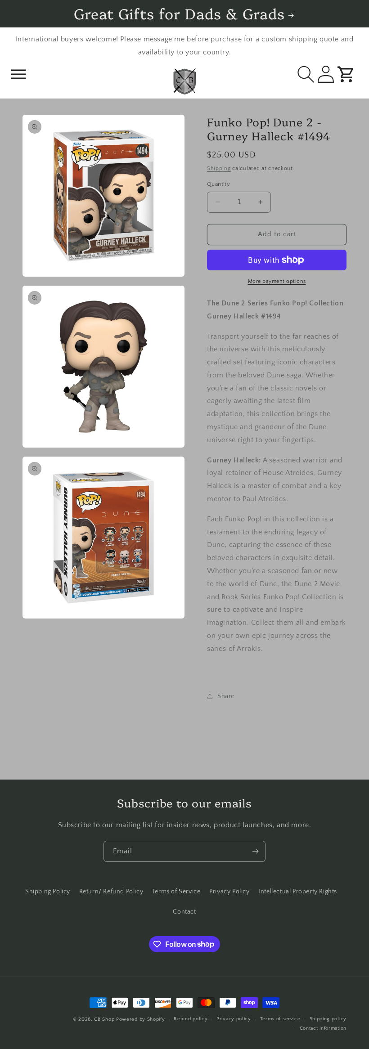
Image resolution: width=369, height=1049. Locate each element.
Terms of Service (176, 891)
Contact (184, 911)
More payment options (277, 281)
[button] (19, 75)
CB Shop (104, 1019)
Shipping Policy (47, 891)
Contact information (323, 1028)
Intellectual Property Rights (297, 891)
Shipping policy (328, 1019)
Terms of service (280, 1019)
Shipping (219, 168)
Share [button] (225, 696)
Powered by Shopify (140, 1019)
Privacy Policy (229, 891)
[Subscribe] (255, 851)
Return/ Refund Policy (111, 891)
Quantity (218, 184)
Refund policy (190, 1019)
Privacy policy (233, 1019)
